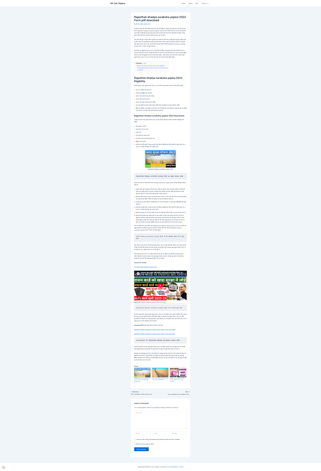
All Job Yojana (117, 3)
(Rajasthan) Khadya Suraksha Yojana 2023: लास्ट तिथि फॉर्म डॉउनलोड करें (142, 379)
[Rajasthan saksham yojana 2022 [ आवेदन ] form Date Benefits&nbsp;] (178, 372)
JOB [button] (196, 3)
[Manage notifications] (3, 467)
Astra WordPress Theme (175, 467)
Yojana (190, 3)
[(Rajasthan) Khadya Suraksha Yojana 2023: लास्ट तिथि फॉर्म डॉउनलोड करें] (142, 372)
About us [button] (205, 3)
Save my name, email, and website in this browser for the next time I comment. (158, 439)
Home (183, 3)
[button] (198, 3)
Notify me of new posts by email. (145, 444)
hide (144, 63)
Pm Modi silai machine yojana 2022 (145, 267)
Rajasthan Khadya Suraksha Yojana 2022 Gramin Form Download (154, 329)
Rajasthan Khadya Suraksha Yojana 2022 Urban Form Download (154, 334)
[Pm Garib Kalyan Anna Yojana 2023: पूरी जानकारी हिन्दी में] (160, 372)
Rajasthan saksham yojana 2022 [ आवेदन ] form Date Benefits (177, 379)
